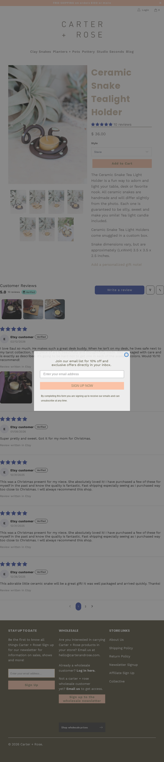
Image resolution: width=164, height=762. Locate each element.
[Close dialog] (126, 355)
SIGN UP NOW (82, 385)
